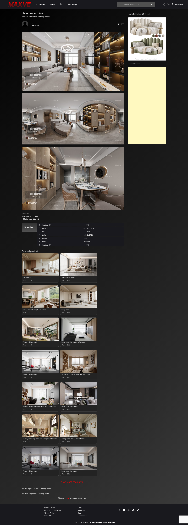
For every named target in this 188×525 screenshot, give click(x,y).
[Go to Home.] (17, 4)
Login (67, 498)
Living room (46, 489)
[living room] (40, 275)
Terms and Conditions (52, 510)
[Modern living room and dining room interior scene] (40, 404)
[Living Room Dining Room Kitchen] (78, 437)
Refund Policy (49, 508)
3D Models (40, 4)
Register (81, 510)
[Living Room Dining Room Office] (40, 308)
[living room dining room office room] (78, 340)
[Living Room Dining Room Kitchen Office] (78, 372)
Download (29, 227)
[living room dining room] (78, 404)
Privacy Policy (49, 513)
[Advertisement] (147, 105)
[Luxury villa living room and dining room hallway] (40, 437)
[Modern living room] (78, 275)
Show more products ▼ (73, 482)
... (33, 23)
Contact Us (47, 516)
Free (36, 489)
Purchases (82, 516)
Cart (79, 513)
